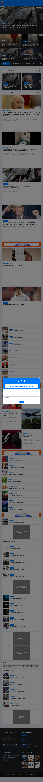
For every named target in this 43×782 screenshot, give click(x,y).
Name (5, 395)
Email (5, 390)
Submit (21, 402)
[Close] (39, 378)
